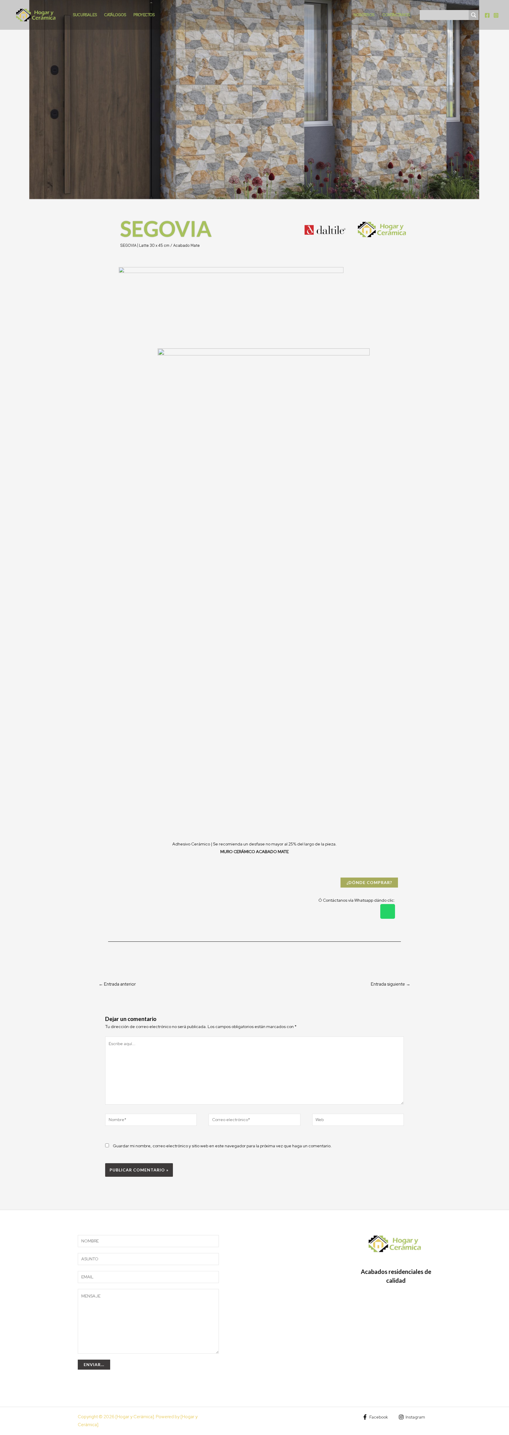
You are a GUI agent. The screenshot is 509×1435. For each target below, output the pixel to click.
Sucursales (85, 14)
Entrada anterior (117, 984)
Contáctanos (396, 14)
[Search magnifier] (474, 15)
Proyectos (144, 14)
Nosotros (363, 14)
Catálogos (115, 14)
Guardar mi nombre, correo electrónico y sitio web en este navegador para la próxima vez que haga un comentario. (222, 1145)
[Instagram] (496, 15)
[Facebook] (487, 15)
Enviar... (94, 1364)
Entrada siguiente (390, 984)
